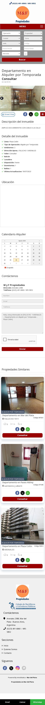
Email (7, 702)
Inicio (5, 645)
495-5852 (32, 3)
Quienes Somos (10, 649)
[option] (22, 98)
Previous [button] (2, 98)
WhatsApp (37, 702)
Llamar (22, 702)
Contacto (7, 653)
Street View (9, 114)
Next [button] (43, 98)
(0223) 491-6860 (19, 3)
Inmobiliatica (21, 677)
